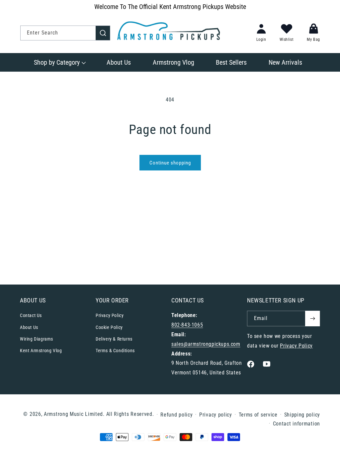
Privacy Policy (110, 315)
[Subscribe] (312, 318)
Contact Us (31, 315)
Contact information (296, 424)
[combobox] (65, 33)
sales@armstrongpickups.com (205, 344)
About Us (29, 327)
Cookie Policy (109, 327)
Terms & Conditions (115, 350)
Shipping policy (302, 415)
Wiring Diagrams (36, 339)
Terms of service (258, 415)
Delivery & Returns (114, 339)
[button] (59, 62)
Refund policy (176, 415)
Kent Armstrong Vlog (41, 350)
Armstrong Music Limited (73, 414)
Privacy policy (215, 415)
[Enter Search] (103, 33)
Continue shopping (170, 163)
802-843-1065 (187, 325)
